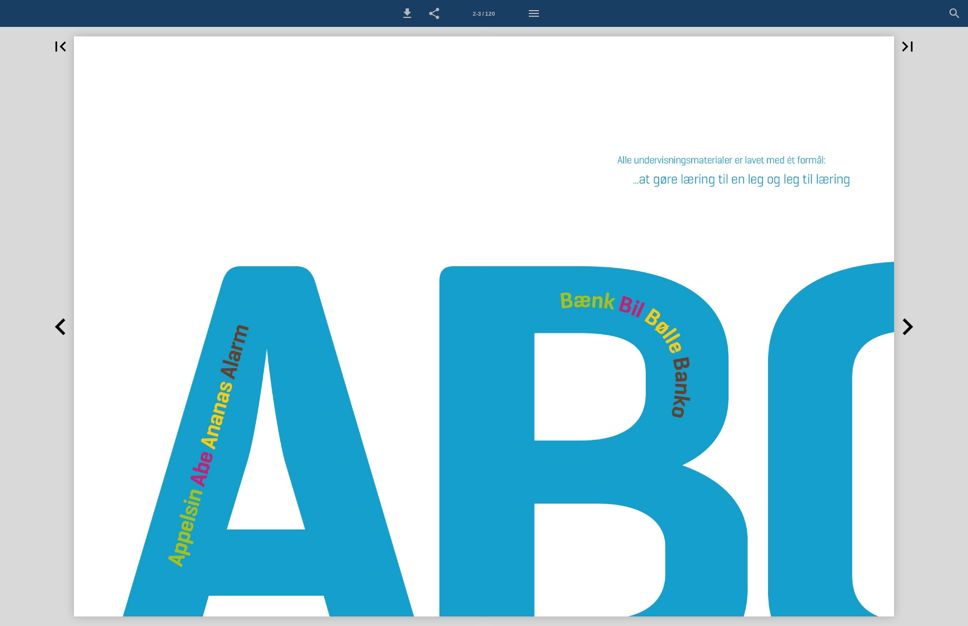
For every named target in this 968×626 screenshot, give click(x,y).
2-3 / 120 (484, 14)
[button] (407, 13)
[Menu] (533, 13)
